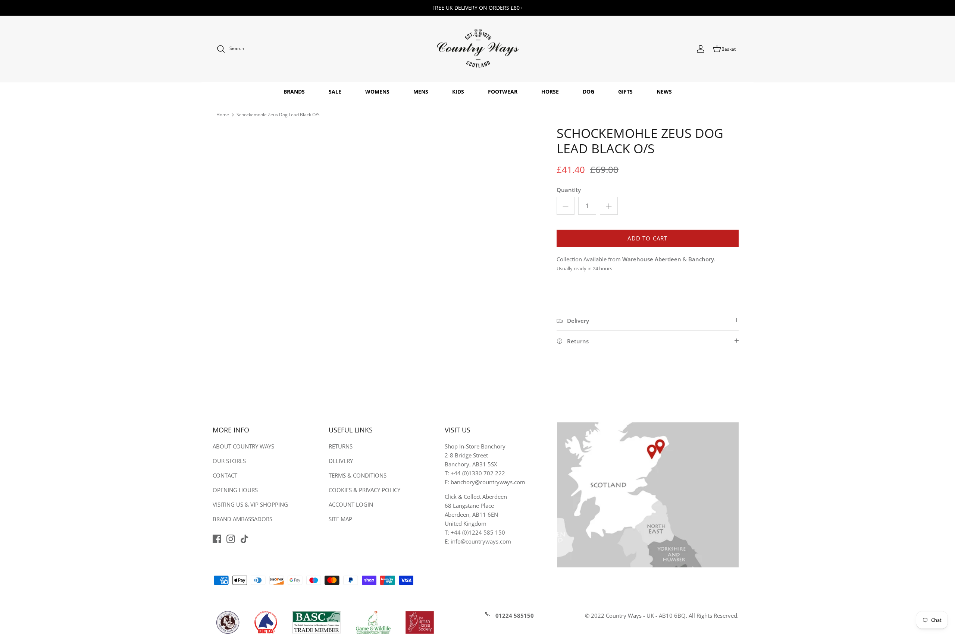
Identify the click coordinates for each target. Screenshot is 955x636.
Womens (377, 91)
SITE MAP (340, 519)
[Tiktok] (244, 539)
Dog (588, 91)
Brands (294, 91)
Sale (335, 91)
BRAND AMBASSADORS (242, 519)
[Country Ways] (477, 49)
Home (222, 114)
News (664, 91)
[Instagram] (230, 539)
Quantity (569, 189)
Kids (458, 91)
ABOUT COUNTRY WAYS (243, 446)
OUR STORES (229, 461)
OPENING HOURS (235, 490)
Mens (420, 91)
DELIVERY (341, 461)
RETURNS (341, 446)
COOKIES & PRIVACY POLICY (364, 490)
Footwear (502, 91)
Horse (550, 91)
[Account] (700, 48)
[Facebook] (217, 539)
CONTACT (225, 475)
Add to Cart (647, 238)
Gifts (625, 91)
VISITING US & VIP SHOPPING (250, 504)
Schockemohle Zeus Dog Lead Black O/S (278, 114)
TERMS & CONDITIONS (357, 475)
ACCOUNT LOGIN (351, 504)
